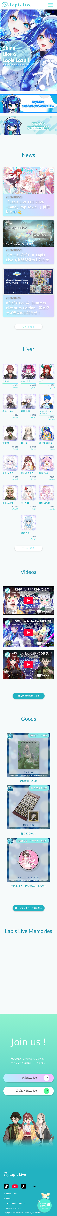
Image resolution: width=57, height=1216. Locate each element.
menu (50, 4)
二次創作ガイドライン (12, 1208)
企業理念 (7, 1198)
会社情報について (11, 1193)
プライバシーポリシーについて (16, 1203)
